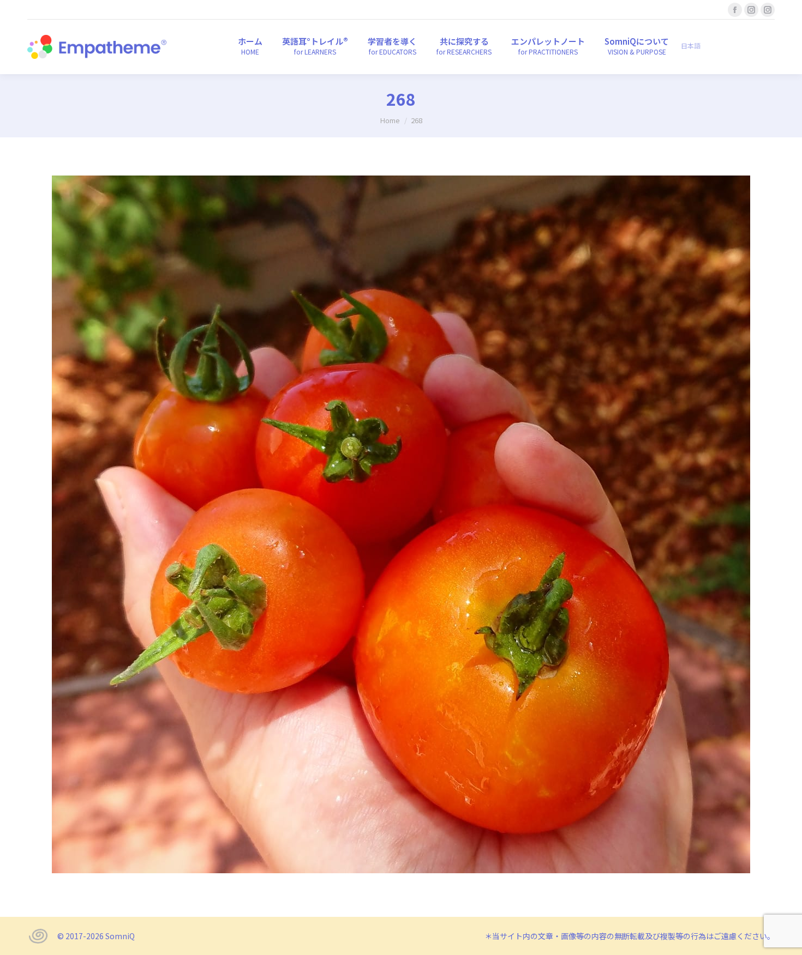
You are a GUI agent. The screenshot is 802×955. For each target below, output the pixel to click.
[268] (401, 524)
